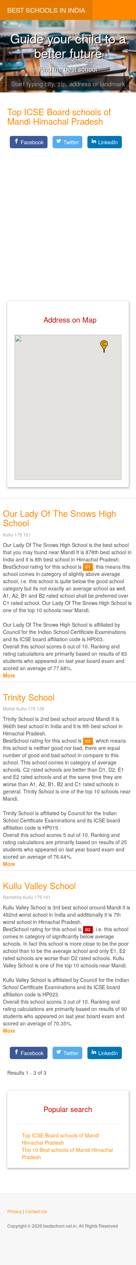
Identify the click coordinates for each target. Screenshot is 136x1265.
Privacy (14, 1211)
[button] (104, 346)
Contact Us (36, 1211)
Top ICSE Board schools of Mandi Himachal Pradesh (60, 1139)
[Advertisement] (68, 219)
